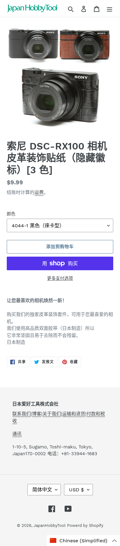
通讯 (17, 434)
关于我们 (51, 414)
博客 (36, 414)
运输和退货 (73, 414)
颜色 (11, 213)
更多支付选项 (60, 278)
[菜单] (109, 8)
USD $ (76, 490)
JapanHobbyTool (50, 525)
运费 (39, 192)
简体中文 (42, 490)
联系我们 (21, 414)
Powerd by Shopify (85, 525)
